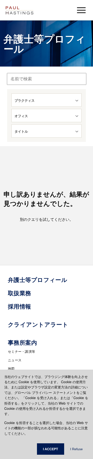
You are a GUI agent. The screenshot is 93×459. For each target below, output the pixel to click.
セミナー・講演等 (21, 351)
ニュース (14, 360)
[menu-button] (81, 10)
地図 (11, 368)
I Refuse (76, 449)
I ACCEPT (50, 449)
